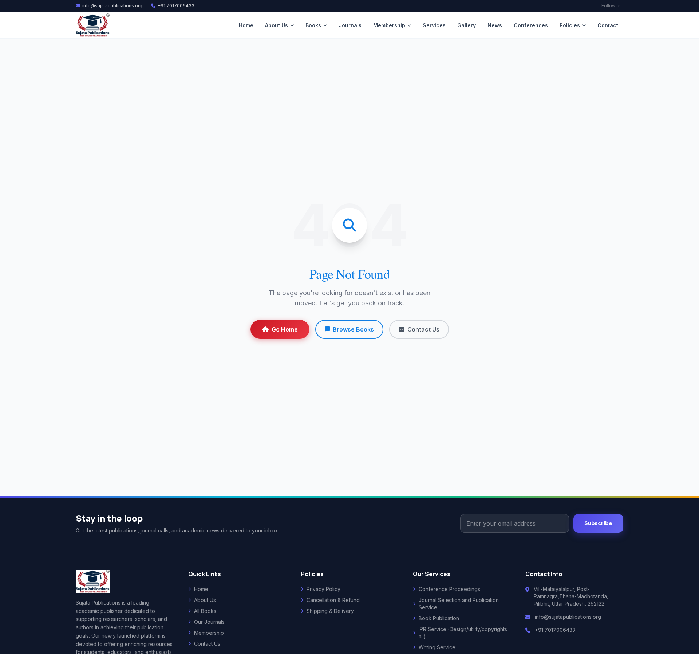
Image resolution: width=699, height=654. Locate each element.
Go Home (285, 329)
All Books (205, 611)
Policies (570, 25)
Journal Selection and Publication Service (459, 603)
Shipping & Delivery (330, 611)
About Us (276, 25)
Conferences (531, 25)
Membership (389, 25)
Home (246, 25)
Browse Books (353, 329)
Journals (350, 25)
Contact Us (423, 329)
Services (434, 25)
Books (313, 25)
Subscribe (598, 523)
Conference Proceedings (449, 589)
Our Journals (209, 622)
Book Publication (439, 618)
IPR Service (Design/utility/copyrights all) (463, 632)
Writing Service (437, 647)
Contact (607, 25)
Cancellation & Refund (333, 600)
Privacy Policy (323, 589)
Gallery (466, 25)
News (494, 25)
